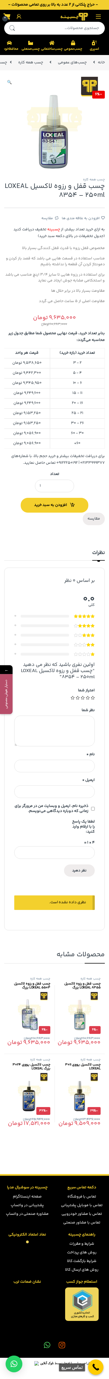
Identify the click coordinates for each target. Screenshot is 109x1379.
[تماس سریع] (95, 1367)
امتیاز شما (86, 690)
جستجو (12, 28)
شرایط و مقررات (81, 1244)
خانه (101, 62)
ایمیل (88, 780)
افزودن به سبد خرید (50, 505)
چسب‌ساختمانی (51, 49)
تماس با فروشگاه (81, 1197)
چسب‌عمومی (73, 49)
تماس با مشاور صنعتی (81, 1223)
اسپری (94, 49)
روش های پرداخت (82, 1252)
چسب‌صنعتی (31, 49)
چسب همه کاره (30, 62)
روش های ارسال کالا (82, 1270)
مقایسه (47, 218)
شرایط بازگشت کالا (82, 1261)
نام (90, 754)
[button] (14, 1364)
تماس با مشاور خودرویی (81, 1214)
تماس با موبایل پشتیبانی (82, 1205)
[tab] (98, 555)
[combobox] (62, 28)
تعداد (54, 474)
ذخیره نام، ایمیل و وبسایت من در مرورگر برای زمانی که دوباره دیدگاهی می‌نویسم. (51, 809)
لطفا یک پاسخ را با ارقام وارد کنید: (83, 826)
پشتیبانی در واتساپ (27, 1205)
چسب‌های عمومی (72, 62)
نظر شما (88, 710)
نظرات (98, 553)
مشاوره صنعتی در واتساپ (27, 1214)
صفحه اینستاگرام (27, 1197)
